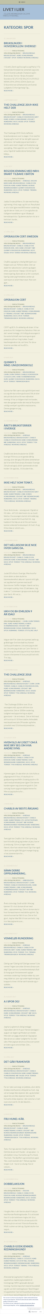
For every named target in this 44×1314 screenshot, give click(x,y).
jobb (23, 494)
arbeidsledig (28, 880)
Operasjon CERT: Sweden (21, 236)
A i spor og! (12, 1001)
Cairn (6, 374)
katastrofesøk (31, 820)
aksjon (34, 181)
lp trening (8, 313)
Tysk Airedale (9, 501)
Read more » (8, 91)
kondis (12, 119)
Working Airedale (30, 58)
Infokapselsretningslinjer (27, 1305)
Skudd (20, 121)
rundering (8, 121)
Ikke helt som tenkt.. (18, 482)
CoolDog (8, 377)
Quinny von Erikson (26, 188)
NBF (33, 248)
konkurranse (27, 55)
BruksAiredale (29, 53)
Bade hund (8, 183)
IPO (22, 820)
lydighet (7, 58)
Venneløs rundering (18, 938)
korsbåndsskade (28, 377)
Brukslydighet (10, 55)
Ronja (18, 628)
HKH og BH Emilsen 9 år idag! (18, 613)
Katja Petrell (22, 1261)
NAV (28, 889)
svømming (13, 630)
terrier (20, 58)
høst (36, 117)
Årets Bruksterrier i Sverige (18, 427)
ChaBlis (20, 246)
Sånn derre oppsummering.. (15, 872)
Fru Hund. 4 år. (14, 1118)
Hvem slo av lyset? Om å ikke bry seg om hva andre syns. (20, 745)
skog (15, 121)
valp (36, 630)
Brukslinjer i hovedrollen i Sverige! (20, 45)
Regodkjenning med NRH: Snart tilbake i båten (21, 172)
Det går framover (17, 1061)
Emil (13, 248)
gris (17, 248)
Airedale (26, 181)
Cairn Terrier (14, 374)
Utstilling (29, 630)
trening (33, 190)
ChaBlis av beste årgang (21, 808)
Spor (14, 58)
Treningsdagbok (11, 318)
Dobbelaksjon (14, 1183)
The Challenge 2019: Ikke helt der (21, 106)
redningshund (31, 313)
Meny (23, 2)
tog (26, 892)
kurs (6, 379)
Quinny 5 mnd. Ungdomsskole (18, 364)
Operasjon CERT (15, 299)
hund (19, 55)
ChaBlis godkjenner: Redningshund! (18, 1248)
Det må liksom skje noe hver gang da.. (20, 546)
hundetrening (22, 185)
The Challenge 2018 (17, 674)
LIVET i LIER (13, 9)
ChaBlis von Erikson (25, 117)
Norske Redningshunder (14, 1133)
